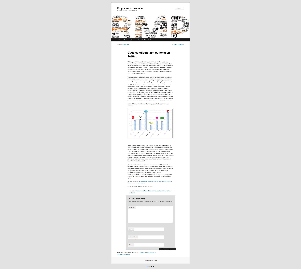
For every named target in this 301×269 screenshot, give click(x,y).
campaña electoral (152, 181)
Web (130, 244)
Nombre (131, 229)
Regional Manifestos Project (144, 39)
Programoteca (132, 39)
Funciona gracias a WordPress (150, 260)
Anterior (174, 44)
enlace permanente (140, 183)
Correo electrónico (133, 237)
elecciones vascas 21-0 (162, 181)
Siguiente (181, 44)
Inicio (119, 39)
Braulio (129, 183)
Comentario (132, 207)
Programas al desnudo (130, 8)
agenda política (144, 181)
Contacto (125, 39)
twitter (169, 181)
